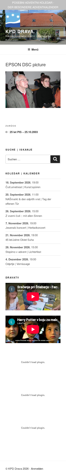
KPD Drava (20, 31)
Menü (35, 49)
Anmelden (37, 468)
